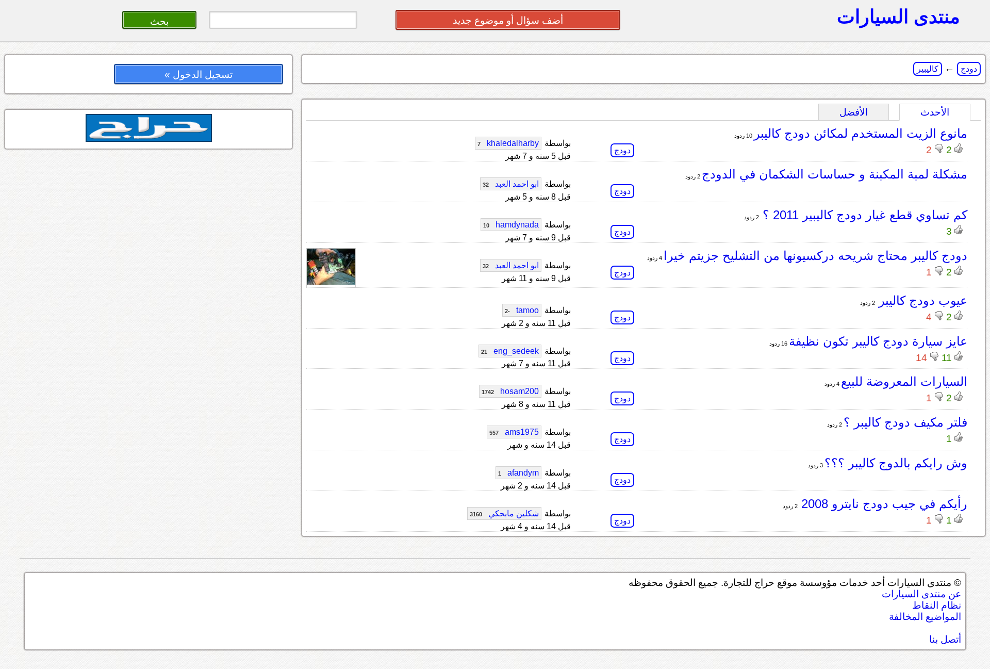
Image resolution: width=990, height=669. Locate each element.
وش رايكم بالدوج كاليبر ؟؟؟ (895, 463)
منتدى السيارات (898, 16)
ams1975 (514, 432)
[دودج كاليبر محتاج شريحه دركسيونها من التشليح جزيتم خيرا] (331, 282)
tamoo (522, 310)
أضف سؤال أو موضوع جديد (508, 20)
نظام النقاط (936, 605)
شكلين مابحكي (504, 513)
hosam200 (510, 391)
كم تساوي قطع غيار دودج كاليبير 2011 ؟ (863, 215)
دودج (969, 68)
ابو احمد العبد (511, 184)
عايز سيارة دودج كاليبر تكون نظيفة (878, 341)
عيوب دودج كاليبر (921, 300)
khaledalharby (508, 143)
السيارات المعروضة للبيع (904, 381)
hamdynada (511, 224)
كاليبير (927, 68)
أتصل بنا (945, 639)
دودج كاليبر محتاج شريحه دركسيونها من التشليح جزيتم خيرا (815, 256)
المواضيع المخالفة (925, 616)
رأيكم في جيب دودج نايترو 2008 (882, 504)
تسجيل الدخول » (198, 74)
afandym (518, 472)
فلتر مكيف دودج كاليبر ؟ (905, 422)
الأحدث (934, 112)
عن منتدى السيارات (921, 594)
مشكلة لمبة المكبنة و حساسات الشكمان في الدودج (834, 174)
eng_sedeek (510, 351)
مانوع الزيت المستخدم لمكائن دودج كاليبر (860, 133)
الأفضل (853, 112)
